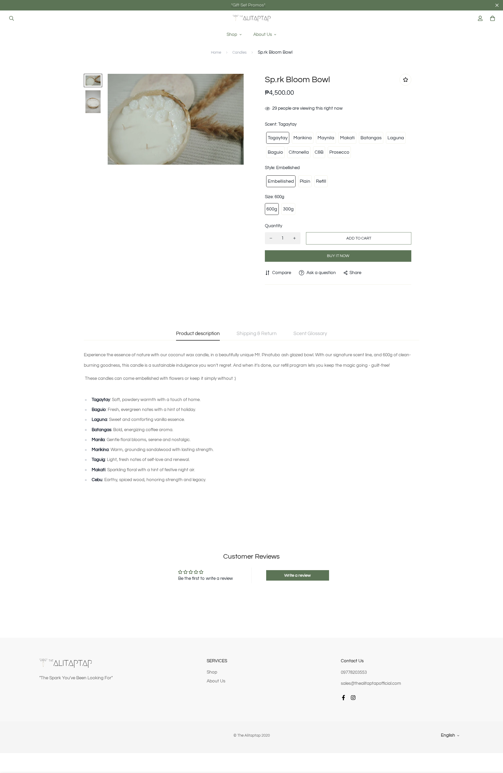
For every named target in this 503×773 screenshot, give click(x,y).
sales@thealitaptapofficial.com (371, 683)
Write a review (297, 575)
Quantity (273, 226)
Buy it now (338, 256)
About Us (262, 34)
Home (216, 52)
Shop (232, 34)
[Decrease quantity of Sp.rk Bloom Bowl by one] (271, 238)
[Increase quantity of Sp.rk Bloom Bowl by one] (294, 238)
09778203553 (354, 672)
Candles (239, 52)
